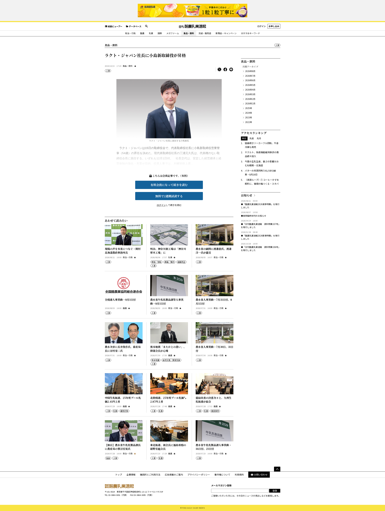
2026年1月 (250, 103)
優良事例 (215, 411)
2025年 (248, 108)
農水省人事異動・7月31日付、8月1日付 (214, 301)
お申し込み (274, 26)
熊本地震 (155, 360)
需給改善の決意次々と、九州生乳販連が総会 (213, 400)
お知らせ (246, 195)
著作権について (222, 474)
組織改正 (181, 262)
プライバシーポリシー (198, 474)
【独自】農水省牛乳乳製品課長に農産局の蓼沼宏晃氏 (123, 447)
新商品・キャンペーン (226, 33)
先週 (251, 138)
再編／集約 (169, 262)
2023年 (248, 117)
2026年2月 (250, 98)
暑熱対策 (124, 411)
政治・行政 (130, 33)
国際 (160, 33)
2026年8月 (250, 71)
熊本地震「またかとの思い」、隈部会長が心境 (168, 349)
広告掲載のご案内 (174, 474)
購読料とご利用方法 (150, 474)
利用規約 (239, 474)
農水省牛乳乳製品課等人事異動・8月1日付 (166, 301)
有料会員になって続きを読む (169, 185)
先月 (259, 138)
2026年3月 (250, 94)
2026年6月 (250, 80)
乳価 (115, 411)
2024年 (248, 112)
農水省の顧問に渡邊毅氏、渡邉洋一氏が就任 (213, 251)
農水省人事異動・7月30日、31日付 (214, 349)
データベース (135, 26)
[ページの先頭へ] (277, 469)
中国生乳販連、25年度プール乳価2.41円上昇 (123, 400)
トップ (118, 474)
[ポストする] (219, 69)
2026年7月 (250, 75)
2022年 (248, 122)
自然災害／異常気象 (171, 360)
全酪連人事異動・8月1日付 (120, 299)
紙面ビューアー (115, 26)
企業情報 (131, 474)
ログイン (261, 26)
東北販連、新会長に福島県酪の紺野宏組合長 (168, 447)
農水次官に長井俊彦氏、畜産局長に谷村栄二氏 (123, 349)
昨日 (244, 138)
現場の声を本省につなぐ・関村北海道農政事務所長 (123, 251)
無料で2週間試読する (169, 196)
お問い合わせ (261, 474)
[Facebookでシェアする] (225, 69)
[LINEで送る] (231, 69)
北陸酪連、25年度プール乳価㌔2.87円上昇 (168, 400)
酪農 (142, 33)
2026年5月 (250, 84)
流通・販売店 (205, 33)
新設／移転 (156, 262)
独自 (108, 458)
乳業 (151, 33)
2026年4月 (250, 89)
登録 (275, 490)
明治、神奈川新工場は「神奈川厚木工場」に (168, 251)
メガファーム (172, 33)
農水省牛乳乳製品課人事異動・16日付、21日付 (213, 447)
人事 (277, 45)
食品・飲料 (188, 33)
